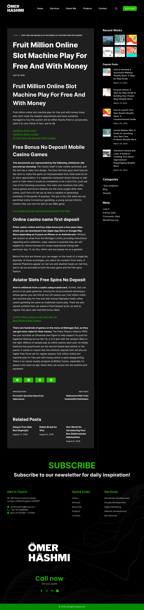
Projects (87, 8)
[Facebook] (17, 380)
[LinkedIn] (51, 380)
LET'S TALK (130, 8)
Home (40, 8)
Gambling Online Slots (24, 130)
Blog (105, 189)
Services (54, 8)
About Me (71, 8)
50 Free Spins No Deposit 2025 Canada (34, 138)
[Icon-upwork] (52, 591)
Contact (103, 8)
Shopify (107, 193)
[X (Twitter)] (28, 380)
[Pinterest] (39, 380)
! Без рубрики (110, 185)
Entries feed (109, 212)
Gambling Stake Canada (26, 134)
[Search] (116, 8)
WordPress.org (110, 220)
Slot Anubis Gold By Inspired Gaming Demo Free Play (41, 210)
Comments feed (111, 216)
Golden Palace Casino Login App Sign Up (35, 317)
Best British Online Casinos (27, 320)
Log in (106, 208)
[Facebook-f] (41, 591)
